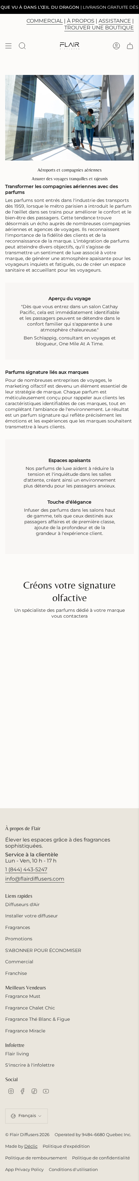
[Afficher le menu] (8, 45)
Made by (21, 1146)
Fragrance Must (22, 996)
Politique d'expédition (66, 1146)
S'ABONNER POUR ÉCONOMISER (43, 950)
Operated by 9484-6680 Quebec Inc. (93, 1134)
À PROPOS (80, 21)
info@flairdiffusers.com (34, 879)
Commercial (19, 962)
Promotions (18, 939)
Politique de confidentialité (101, 1157)
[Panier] (130, 45)
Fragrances (17, 927)
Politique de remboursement (36, 1157)
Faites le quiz (106, 6)
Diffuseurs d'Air (22, 904)
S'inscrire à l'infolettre (29, 1065)
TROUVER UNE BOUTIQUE (99, 28)
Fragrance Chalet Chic (30, 1008)
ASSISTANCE (115, 21)
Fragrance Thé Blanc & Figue (37, 1019)
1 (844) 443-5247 (26, 869)
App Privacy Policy (24, 1169)
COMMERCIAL (45, 21)
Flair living (17, 1054)
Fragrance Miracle (25, 1031)
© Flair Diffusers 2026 (27, 1134)
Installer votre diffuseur (31, 916)
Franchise (16, 973)
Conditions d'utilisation (73, 1169)
